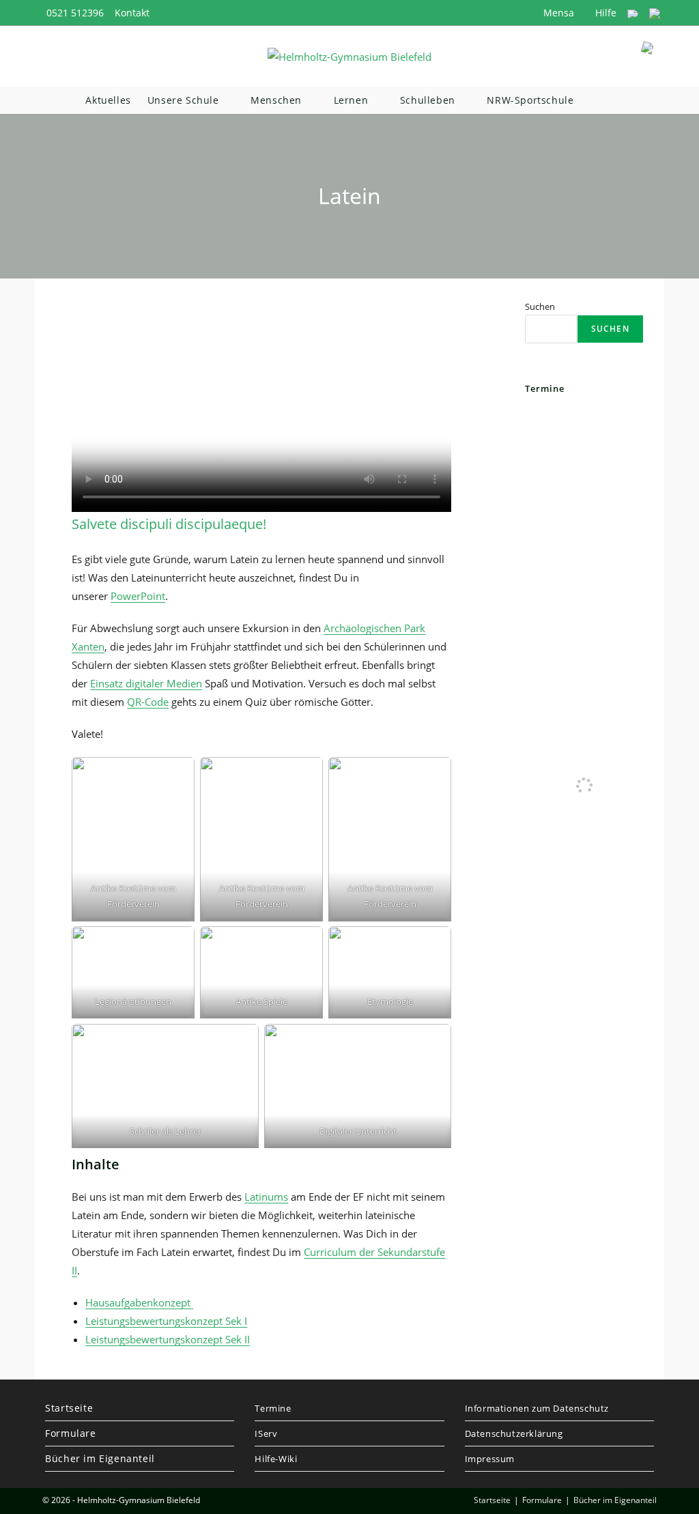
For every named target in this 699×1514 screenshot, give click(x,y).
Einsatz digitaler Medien (146, 683)
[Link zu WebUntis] (632, 12)
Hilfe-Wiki (276, 1459)
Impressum (490, 1459)
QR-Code (148, 702)
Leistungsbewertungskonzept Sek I (166, 1321)
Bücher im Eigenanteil (100, 1458)
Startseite (69, 1407)
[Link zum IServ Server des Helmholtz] (654, 12)
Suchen (540, 306)
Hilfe (604, 12)
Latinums (266, 1196)
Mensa (557, 12)
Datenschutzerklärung (514, 1433)
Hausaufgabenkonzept (139, 1302)
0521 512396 (75, 12)
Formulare (70, 1433)
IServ (266, 1433)
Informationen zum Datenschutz (537, 1408)
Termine (273, 1408)
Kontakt (132, 12)
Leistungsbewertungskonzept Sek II (167, 1339)
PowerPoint (138, 596)
